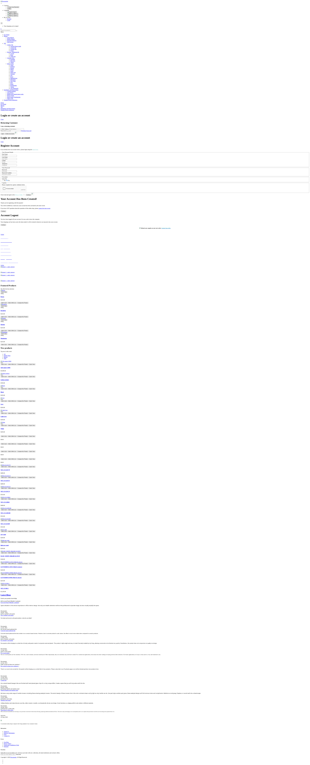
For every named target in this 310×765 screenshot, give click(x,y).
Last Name (5, 157)
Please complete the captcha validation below (13, 185)
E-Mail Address (5, 129)
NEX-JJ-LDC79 (5, 470)
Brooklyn (3, 310)
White (2, 428)
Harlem (3, 324)
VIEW (2, 234)
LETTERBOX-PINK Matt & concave (11, 577)
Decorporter (13, 757)
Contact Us (7, 736)
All (4, 354)
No (9, 180)
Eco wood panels (5, 653)
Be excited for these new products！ (10, 666)
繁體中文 (15, 13)
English (14, 12)
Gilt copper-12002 (5, 367)
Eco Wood (6, 34)
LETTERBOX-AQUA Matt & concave (11, 567)
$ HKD (9, 8)
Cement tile (3, 680)
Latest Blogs (6, 595)
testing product (5, 380)
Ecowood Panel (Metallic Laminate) (10, 602)
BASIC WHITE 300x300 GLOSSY (10, 556)
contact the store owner (44, 208)
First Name (5, 154)
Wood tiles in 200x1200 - (7, 710)
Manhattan (4, 338)
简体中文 (15, 15)
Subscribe (4, 179)
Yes (5, 180)
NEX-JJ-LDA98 (5, 523)
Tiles (5, 358)
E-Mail (3, 160)
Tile (5, 43)
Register (9, 19)
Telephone (4, 163)
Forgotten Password (26, 130)
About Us (6, 731)
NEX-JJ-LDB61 (5, 502)
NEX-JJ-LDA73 (5, 480)
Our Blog (6, 742)
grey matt (3, 534)
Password (3, 130)
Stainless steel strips (6, 700)
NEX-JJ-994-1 (5, 588)
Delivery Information (9, 733)
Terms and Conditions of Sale (11, 745)
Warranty (6, 746)
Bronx (2, 296)
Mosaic (6, 36)
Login (8, 20)
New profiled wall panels (7, 615)
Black (2, 392)
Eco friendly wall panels (7, 640)
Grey (2, 404)
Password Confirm (6, 173)
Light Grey (4, 416)
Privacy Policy (7, 743)
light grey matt (5, 545)
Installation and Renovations (11, 90)
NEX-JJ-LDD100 (5, 513)
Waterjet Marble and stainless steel (9, 690)
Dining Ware (7, 355)
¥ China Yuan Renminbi (13, 7)
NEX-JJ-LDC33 (5, 491)
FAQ (5, 734)
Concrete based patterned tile (8, 630)
